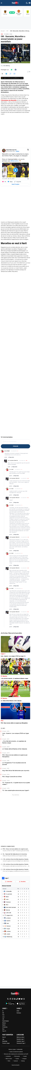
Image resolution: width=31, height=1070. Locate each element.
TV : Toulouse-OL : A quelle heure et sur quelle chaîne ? (16, 783)
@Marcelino (15, 161)
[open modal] (29, 3)
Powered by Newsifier (15, 1065)
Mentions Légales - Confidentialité (15, 1049)
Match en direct (9, 1058)
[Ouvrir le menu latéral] (1, 3)
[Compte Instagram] (12, 999)
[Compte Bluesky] (22, 999)
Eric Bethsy (6, 65)
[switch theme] (27, 3)
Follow (17, 151)
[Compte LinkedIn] (15, 999)
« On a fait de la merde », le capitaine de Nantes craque (14, 742)
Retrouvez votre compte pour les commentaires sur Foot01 (16, 1054)
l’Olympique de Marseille (8, 100)
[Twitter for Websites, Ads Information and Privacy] (28, 179)
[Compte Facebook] (10, 999)
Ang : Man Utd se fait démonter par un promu (15, 770)
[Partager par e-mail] (14, 73)
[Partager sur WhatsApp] (11, 69)
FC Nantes (4, 676)
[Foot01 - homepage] (15, 3)
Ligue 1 (3, 654)
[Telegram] (6, 73)
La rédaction (8, 1056)
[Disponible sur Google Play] (10, 1003)
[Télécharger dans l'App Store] (21, 1003)
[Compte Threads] (24, 999)
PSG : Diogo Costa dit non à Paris (12, 776)
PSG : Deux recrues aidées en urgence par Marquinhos (14, 755)
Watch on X (24, 164)
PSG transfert (17, 1056)
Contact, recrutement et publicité (16, 1051)
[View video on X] (15, 170)
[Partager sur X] (2, 73)
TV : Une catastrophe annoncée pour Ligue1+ (15, 790)
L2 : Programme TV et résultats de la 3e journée (14, 763)
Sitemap (23, 1060)
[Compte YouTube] (19, 999)
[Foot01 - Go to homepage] (15, 994)
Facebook (16, 1060)
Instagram (24, 1058)
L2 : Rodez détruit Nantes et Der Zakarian (14, 749)
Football (25, 1056)
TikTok (9, 1060)
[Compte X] (8, 999)
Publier (15, 446)
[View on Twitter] (28, 150)
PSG (2, 720)
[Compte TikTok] (17, 999)
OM (2, 34)
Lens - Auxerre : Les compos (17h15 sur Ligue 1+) (15, 734)
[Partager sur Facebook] (15, 69)
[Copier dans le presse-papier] (10, 73)
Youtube (17, 1058)
